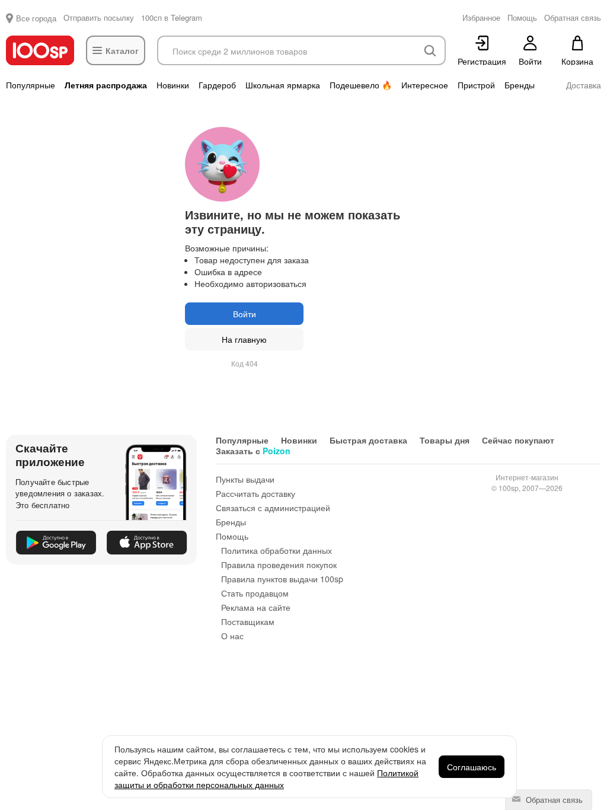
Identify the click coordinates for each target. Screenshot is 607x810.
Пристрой (476, 85)
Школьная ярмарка (282, 85)
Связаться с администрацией (273, 508)
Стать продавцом (255, 593)
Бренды (519, 85)
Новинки (172, 85)
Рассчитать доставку (255, 493)
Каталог (122, 50)
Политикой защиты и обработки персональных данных (266, 778)
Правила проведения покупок (279, 564)
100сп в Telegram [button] (171, 17)
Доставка (583, 85)
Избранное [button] (481, 17)
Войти (244, 314)
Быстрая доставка (368, 440)
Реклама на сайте (255, 607)
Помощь (232, 536)
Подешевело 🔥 (361, 85)
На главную (244, 339)
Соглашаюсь (471, 767)
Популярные (30, 85)
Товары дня (444, 440)
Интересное (424, 85)
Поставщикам (247, 621)
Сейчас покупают (518, 440)
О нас (232, 636)
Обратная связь (553, 799)
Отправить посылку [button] (98, 17)
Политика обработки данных (276, 550)
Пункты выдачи (245, 479)
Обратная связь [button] (572, 17)
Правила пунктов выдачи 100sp (282, 579)
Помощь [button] (522, 17)
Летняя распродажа (106, 85)
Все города (36, 18)
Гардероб (217, 85)
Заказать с (253, 451)
